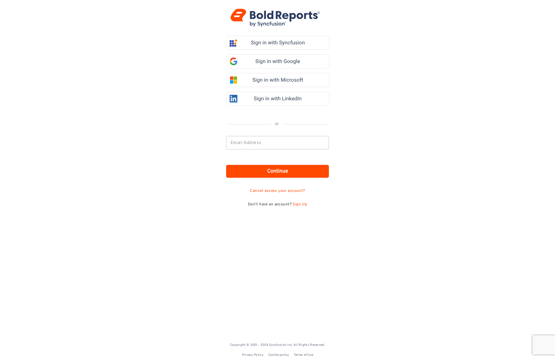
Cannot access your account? (277, 190)
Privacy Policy (252, 355)
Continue (277, 171)
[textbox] (277, 142)
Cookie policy (278, 355)
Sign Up (300, 204)
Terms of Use (303, 355)
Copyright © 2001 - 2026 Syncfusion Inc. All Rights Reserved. (277, 345)
